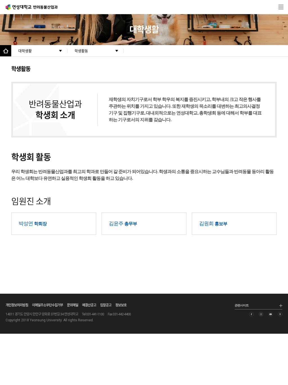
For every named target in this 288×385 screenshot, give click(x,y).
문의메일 (72, 305)
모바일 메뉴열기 (281, 7)
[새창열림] (251, 314)
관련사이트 (242, 305)
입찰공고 (105, 305)
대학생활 (25, 51)
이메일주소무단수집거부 (47, 305)
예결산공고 (89, 305)
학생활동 (81, 51)
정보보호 (121, 305)
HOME (5, 50)
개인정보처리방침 (17, 305)
